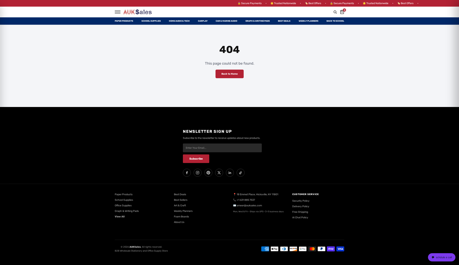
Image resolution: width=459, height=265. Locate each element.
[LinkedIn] (230, 173)
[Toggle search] (335, 12)
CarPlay (203, 21)
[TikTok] (241, 173)
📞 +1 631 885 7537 (244, 199)
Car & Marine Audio (226, 21)
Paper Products (124, 21)
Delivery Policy (300, 206)
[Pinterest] (208, 173)
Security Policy (300, 200)
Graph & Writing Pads (257, 21)
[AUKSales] (137, 12)
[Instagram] (198, 173)
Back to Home (229, 73)
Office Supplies (123, 205)
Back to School (335, 21)
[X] (219, 173)
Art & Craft (180, 205)
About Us (179, 222)
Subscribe (196, 158)
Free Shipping (300, 211)
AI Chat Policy (300, 217)
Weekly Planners (308, 21)
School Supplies (151, 21)
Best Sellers (180, 199)
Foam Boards (181, 216)
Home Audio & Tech (179, 21)
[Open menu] (117, 12)
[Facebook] (187, 173)
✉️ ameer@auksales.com (247, 205)
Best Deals (284, 21)
